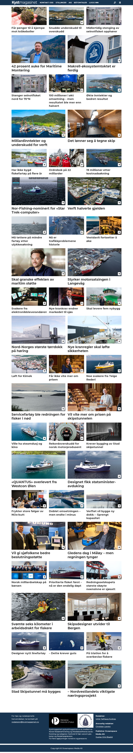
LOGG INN (94, 3)
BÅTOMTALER (80, 3)
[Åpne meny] (120, 2)
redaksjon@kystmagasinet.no (25, 722)
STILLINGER (61, 3)
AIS (70, 3)
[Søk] (114, 2)
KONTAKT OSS (46, 3)
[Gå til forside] (24, 2)
